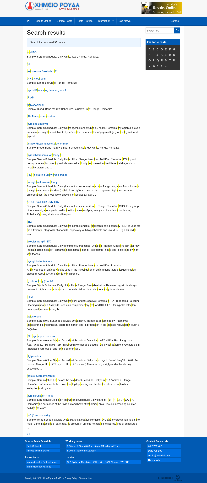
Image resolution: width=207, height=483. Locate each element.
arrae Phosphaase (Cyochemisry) (48, 143)
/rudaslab (155, 460)
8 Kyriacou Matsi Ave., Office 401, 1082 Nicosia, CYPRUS (99, 462)
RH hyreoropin (36, 78)
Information (104, 21)
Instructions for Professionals (41, 462)
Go (177, 30)
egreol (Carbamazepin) (41, 376)
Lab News (125, 21)
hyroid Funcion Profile (40, 395)
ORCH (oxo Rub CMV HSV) (43, 202)
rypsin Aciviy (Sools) (40, 281)
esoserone (34, 316)
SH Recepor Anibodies (41, 116)
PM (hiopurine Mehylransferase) (47, 175)
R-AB (30, 97)
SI (28, 64)
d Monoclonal (35, 105)
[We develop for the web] (178, 478)
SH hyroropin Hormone (41, 336)
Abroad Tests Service (38, 450)
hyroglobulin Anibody (40, 261)
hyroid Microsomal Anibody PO (45, 155)
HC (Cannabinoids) (38, 415)
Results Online (42, 21)
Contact (174, 21)
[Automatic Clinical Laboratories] (165, 478)
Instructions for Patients (39, 466)
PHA (30, 297)
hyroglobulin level (37, 124)
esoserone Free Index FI (42, 71)
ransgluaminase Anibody (42, 182)
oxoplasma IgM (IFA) (39, 241)
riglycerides (34, 356)
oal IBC (32, 52)
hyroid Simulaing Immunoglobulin (47, 90)
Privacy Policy (71, 478)
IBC (29, 222)
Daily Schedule (34, 446)
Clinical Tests (64, 21)
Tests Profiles (85, 21)
